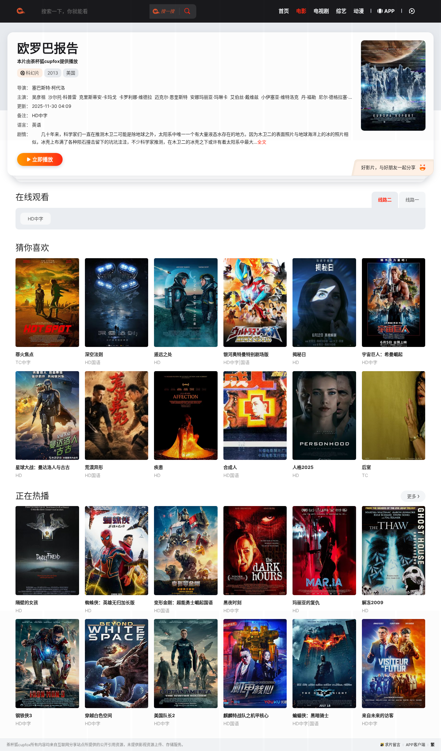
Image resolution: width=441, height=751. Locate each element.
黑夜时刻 (232, 602)
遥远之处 (163, 354)
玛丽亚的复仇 (306, 602)
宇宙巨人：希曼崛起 (382, 354)
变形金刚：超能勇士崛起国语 (183, 602)
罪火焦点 (24, 354)
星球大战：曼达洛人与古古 (42, 467)
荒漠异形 (94, 467)
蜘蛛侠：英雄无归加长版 (110, 602)
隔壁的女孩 (26, 602)
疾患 (158, 467)
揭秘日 (299, 354)
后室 (366, 467)
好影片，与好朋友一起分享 (388, 167)
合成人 (230, 467)
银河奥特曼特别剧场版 (246, 354)
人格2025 (302, 467)
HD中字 (35, 218)
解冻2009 (372, 602)
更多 (411, 496)
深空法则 (94, 354)
